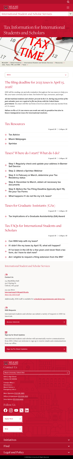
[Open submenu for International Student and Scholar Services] (70, 13)
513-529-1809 (19, 393)
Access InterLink (13, 322)
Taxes (24, 65)
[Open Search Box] (68, 2)
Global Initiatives (16, 63)
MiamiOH (5, 63)
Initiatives (10, 440)
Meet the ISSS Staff (12, 294)
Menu (9, 74)
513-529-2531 (23, 396)
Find (6, 446)
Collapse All (63, 129)
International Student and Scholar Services (27, 13)
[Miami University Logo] (11, 7)
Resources (59, 63)
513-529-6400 (18, 399)
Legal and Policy (14, 452)
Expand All (52, 129)
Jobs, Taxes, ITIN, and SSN (11, 65)
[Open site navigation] (68, 7)
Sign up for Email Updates (17, 349)
